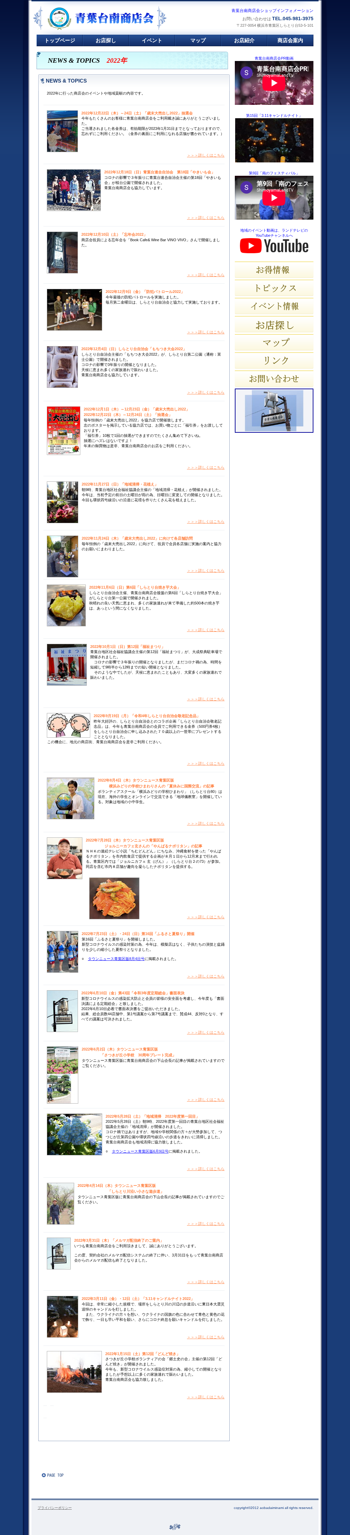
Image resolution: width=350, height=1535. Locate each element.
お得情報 (274, 269)
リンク (274, 360)
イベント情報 (274, 306)
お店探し (274, 324)
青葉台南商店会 (115, 18)
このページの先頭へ (62, 1475)
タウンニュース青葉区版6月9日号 (140, 1151)
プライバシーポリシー (55, 1508)
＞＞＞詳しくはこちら (206, 155)
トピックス (274, 288)
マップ (274, 342)
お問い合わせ (274, 378)
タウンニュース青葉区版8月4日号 (116, 959)
